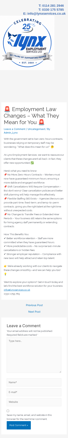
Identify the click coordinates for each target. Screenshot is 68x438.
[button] (34, 93)
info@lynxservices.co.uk (46, 13)
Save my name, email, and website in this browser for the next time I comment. (29, 417)
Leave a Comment (14, 129)
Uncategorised (36, 129)
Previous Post (34, 305)
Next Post (34, 311)
